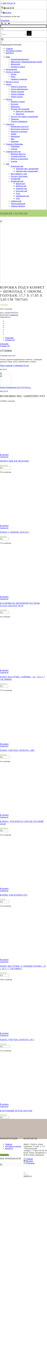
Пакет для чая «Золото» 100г (17, 750)
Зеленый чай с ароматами (27, 168)
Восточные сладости (20, 129)
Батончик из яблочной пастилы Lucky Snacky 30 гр (20, 604)
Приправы (15, 146)
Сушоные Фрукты (18, 156)
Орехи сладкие (17, 91)
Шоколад (15, 141)
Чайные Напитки (18, 206)
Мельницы (15, 106)
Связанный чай (22, 196)
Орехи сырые (17, 97)
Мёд (12, 139)
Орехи (8, 84)
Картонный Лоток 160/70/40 (16, 1110)
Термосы (15, 119)
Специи (14, 149)
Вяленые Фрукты (18, 154)
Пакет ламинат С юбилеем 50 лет (14, 365)
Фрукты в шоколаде (19, 159)
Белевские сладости (19, 126)
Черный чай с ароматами (27, 171)
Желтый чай (21, 186)
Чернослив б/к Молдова (14, 461)
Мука (13, 77)
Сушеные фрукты (13, 151)
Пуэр (18, 193)
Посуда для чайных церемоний (24, 116)
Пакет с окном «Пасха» (14, 532)
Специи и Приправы (14, 144)
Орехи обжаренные (19, 89)
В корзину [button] (4, 455)
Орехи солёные (17, 94)
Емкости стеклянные (25, 111)
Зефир (13, 134)
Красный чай (21, 191)
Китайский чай (17, 181)
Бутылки (14, 104)
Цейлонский (16, 201)
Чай (7, 164)
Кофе (8, 57)
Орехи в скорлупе (18, 86)
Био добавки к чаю (19, 174)
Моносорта (15, 64)
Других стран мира (19, 176)
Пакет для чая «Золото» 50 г (17, 1039)
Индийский (15, 179)
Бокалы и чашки (18, 101)
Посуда (9, 99)
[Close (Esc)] (25, 1172)
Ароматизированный (20, 59)
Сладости (10, 124)
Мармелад (15, 136)
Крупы (13, 74)
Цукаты (14, 161)
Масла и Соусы (12, 82)
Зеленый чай (21, 188)
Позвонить (4, 1155)
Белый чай (20, 183)
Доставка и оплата (14, 51)
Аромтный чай (17, 166)
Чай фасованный (18, 203)
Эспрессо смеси (18, 67)
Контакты (10, 53)
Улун (18, 198)
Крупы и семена (13, 72)
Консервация (11, 69)
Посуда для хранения (20, 109)
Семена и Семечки (19, 79)
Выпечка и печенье (19, 131)
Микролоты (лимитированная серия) (26, 62)
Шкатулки (20, 114)
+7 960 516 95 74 (7, 3)
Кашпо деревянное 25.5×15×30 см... (15, 387)
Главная (9, 48)
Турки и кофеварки (19, 121)
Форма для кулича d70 (13, 895)
